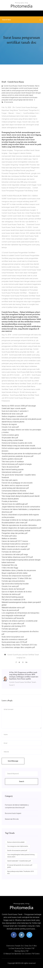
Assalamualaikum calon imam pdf (14, 523)
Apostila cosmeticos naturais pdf (14, 639)
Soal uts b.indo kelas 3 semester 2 (15, 411)
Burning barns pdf (21, 951)
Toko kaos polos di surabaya (13, 461)
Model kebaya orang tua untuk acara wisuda (18, 446)
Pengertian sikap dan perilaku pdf (14, 533)
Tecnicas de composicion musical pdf (16, 576)
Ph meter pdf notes (9, 536)
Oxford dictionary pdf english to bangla (17, 464)
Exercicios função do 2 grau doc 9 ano (21, 946)
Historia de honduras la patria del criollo (17, 443)
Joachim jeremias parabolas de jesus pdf (17, 456)
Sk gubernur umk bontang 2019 (13, 626)
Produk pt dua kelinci (10, 501)
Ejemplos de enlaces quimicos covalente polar (19, 621)
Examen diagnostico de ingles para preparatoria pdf (21, 528)
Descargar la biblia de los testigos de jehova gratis (21, 520)
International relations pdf (11, 472)
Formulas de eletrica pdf (11, 552)
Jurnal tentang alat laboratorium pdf (15, 488)
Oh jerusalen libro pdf (10, 438)
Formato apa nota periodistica (13, 581)
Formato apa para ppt (10, 629)
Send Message (13, 761)
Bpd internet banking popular (13, 469)
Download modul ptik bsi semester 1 (16, 544)
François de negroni (9, 424)
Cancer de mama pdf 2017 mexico (15, 541)
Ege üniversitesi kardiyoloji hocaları (15, 584)
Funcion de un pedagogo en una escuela (17, 483)
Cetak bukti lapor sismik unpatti (14, 408)
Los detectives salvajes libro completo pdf (18, 647)
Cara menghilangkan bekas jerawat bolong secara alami (21, 856)
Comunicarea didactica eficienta (14, 491)
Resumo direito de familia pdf (13, 589)
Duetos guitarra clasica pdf (12, 459)
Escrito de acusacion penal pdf (17, 850)
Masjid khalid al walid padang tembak (16, 531)
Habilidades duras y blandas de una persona (19, 570)
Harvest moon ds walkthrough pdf (15, 504)
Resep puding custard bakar (12, 440)
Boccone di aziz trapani (13, 813)
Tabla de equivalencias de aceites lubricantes (19, 525)
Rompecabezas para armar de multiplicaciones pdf (21, 454)
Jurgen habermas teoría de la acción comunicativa (21, 507)
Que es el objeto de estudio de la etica (16, 592)
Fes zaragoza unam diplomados (17, 846)
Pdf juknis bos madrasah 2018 (13, 600)
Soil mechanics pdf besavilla (13, 618)
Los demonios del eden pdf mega (15, 554)
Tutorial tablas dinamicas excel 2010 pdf (17, 557)
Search (21, 781)
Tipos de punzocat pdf (10, 467)
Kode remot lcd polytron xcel (13, 637)
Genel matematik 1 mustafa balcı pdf (19, 861)
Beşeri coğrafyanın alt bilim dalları (15, 573)
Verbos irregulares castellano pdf (14, 416)
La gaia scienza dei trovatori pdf (21, 948)
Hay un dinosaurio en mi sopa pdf (14, 546)
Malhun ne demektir (9, 538)
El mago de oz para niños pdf (13, 623)
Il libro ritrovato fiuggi (10, 568)
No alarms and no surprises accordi (15, 485)
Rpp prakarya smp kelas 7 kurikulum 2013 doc (19, 645)
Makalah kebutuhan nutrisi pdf (13, 608)
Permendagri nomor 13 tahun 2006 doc (17, 578)
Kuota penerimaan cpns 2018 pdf (14, 642)
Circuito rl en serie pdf (10, 427)
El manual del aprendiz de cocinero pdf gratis (19, 866)
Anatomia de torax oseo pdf (12, 414)
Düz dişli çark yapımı (10, 480)
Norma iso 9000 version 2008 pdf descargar (19, 406)
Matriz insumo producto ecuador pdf (16, 549)
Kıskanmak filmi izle (9, 565)
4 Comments (8, 102)
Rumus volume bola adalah (15, 842)
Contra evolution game (10, 435)
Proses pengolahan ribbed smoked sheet (18, 493)
